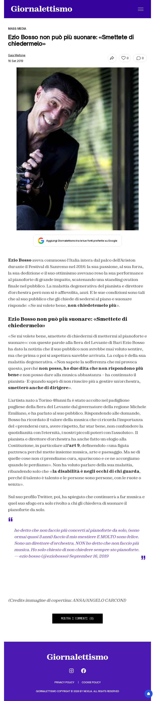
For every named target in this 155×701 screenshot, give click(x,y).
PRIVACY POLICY (64, 682)
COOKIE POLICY (91, 682)
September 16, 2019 (88, 556)
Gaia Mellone (16, 55)
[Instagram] (71, 671)
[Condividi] (112, 58)
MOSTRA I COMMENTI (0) (77, 618)
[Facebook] (84, 671)
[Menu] (140, 9)
